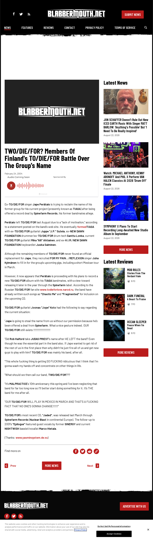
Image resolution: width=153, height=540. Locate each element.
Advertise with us (134, 506)
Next (90, 465)
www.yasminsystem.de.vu (32, 437)
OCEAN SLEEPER (136, 322)
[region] (76, 530)
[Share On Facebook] (75, 451)
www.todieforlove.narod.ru (56, 289)
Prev (13, 465)
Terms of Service (124, 27)
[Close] (148, 529)
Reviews (49, 27)
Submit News (133, 14)
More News (51, 465)
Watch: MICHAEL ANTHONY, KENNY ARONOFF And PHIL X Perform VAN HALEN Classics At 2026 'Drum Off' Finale (125, 178)
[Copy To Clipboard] (96, 451)
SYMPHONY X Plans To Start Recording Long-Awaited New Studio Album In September (126, 230)
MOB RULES (133, 270)
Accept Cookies (114, 534)
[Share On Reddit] (89, 451)
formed (81, 226)
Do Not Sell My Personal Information (114, 526)
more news (126, 249)
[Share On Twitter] (82, 451)
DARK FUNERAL (136, 296)
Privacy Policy (94, 27)
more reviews (126, 352)
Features (27, 27)
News (7, 27)
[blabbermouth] (76, 17)
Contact (69, 27)
